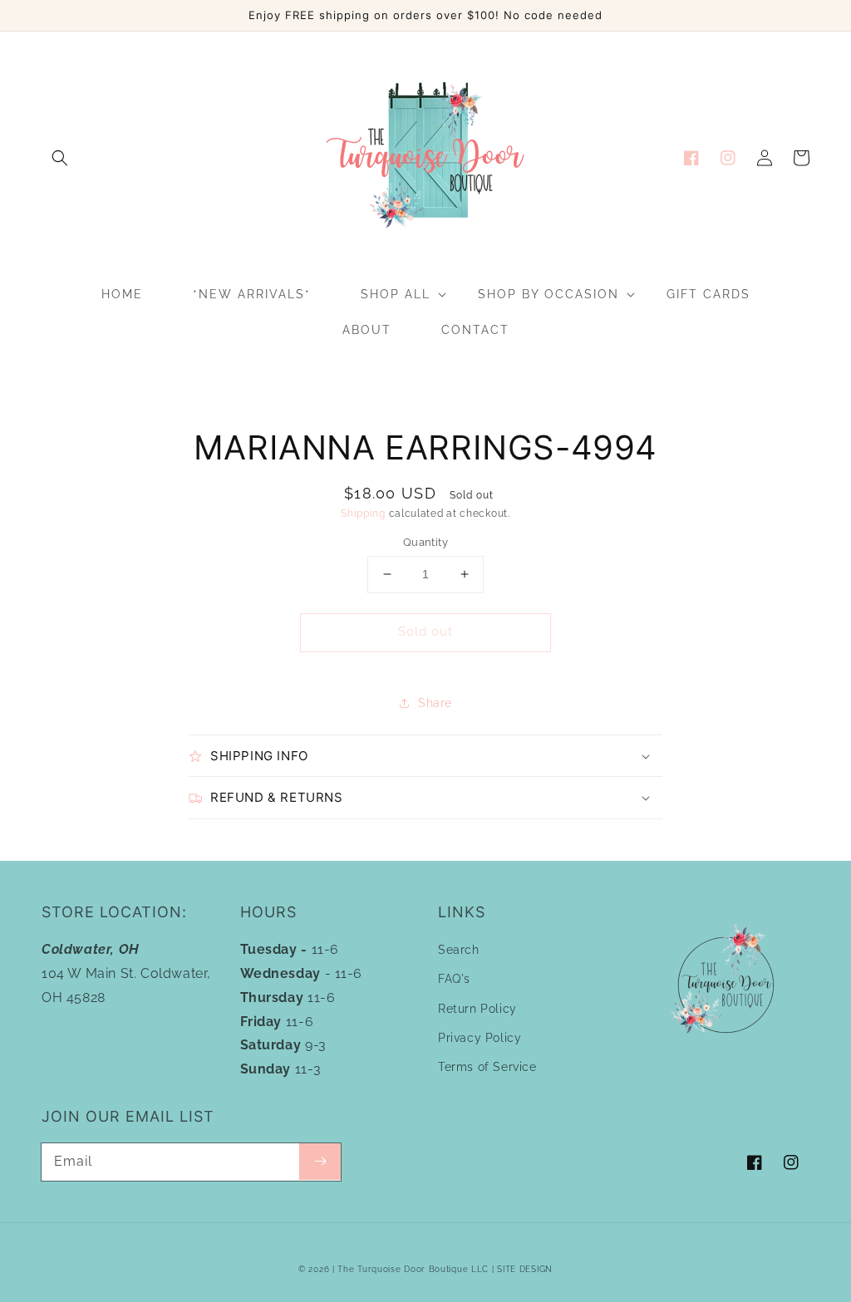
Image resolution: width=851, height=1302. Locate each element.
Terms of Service (487, 1067)
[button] (60, 158)
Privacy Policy (479, 1037)
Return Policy (477, 1008)
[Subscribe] (320, 1161)
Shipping (363, 513)
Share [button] (435, 703)
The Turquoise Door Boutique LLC (413, 1269)
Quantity (425, 542)
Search (459, 949)
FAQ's (454, 978)
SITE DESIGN (525, 1269)
